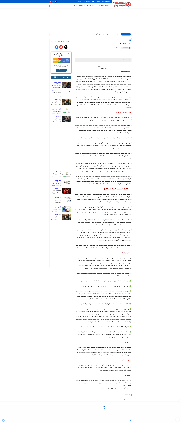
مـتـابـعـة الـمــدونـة (61, 77)
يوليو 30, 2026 (58, 206)
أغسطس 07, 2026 (56, 91)
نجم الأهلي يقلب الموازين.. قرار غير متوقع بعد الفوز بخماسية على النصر (56, 192)
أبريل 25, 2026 (58, 99)
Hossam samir (125, 47)
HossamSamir (113, 79)
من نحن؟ (93, 1)
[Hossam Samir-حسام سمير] (122, 4)
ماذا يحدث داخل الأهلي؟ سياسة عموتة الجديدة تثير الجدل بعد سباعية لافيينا (56, 209)
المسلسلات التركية (89, 5)
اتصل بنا (79, 1)
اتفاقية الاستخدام (86, 1)
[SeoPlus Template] (131, 420)
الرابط (103, 214)
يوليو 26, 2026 (58, 180)
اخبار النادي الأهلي (99, 5)
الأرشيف (99, 1)
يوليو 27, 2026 (58, 108)
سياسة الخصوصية (106, 1)
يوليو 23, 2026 (58, 188)
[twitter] (56, 2)
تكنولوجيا (81, 5)
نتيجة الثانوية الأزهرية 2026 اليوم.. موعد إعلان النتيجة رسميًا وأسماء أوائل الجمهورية (56, 184)
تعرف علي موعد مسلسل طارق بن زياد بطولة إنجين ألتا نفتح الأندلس (56, 103)
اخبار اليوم (107, 5)
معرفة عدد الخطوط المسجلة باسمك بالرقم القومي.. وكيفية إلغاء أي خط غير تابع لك (56, 94)
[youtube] (50, 2)
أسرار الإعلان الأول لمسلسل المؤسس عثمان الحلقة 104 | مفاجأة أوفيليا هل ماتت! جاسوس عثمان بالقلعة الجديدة (56, 86)
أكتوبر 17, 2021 (58, 116)
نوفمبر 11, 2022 (57, 82)
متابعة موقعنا (61, 70)
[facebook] (53, 2)
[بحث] (50, 6)
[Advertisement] (90, 21)
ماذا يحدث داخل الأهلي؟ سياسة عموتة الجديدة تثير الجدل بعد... (105, 34)
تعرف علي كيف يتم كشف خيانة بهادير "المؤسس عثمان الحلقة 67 (56, 120)
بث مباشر (75, 5)
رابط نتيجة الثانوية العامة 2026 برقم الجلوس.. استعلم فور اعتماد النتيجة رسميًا (56, 111)
